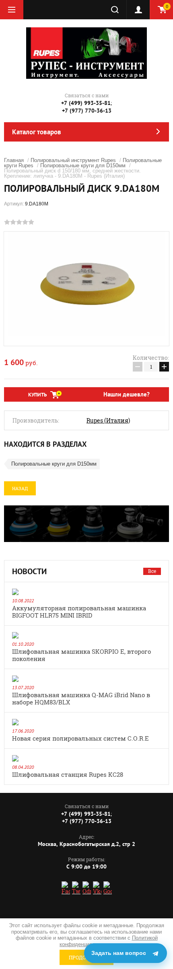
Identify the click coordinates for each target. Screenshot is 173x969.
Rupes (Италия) (108, 420)
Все (152, 571)
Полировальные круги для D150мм (83, 165)
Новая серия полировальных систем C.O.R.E (80, 738)
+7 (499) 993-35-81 (86, 103)
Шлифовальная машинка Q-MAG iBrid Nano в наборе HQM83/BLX (81, 698)
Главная (14, 160)
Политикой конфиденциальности (109, 941)
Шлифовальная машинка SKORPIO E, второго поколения (81, 655)
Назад (20, 488)
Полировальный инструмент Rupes (73, 160)
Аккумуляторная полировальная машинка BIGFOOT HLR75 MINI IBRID (79, 611)
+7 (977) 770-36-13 (86, 110)
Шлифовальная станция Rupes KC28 (67, 774)
